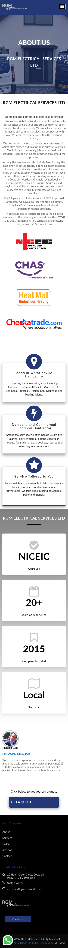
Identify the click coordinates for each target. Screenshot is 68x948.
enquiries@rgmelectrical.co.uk (24, 889)
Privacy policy (47, 943)
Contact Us (18, 919)
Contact (7, 856)
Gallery (6, 844)
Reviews (7, 850)
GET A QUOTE (21, 802)
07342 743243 (16, 883)
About (6, 832)
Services (7, 838)
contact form (45, 224)
